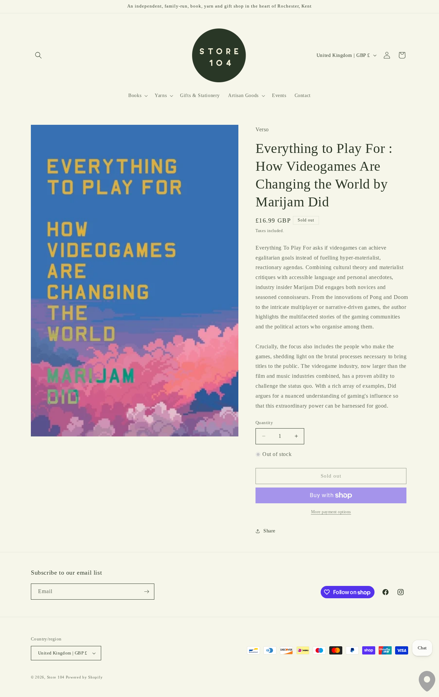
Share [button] (269, 530)
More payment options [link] (331, 511)
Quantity (264, 422)
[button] (38, 55)
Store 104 (55, 677)
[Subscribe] (146, 592)
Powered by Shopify (84, 677)
